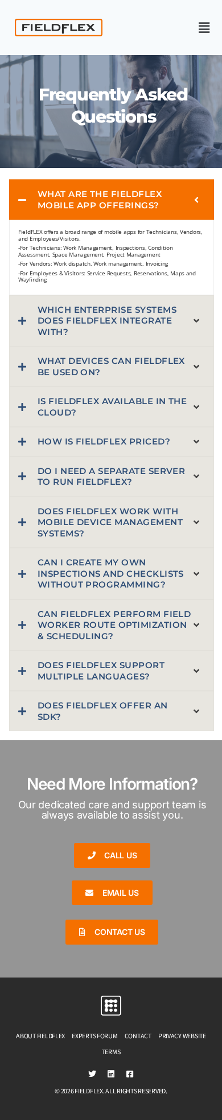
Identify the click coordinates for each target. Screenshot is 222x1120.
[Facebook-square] (130, 1074)
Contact (138, 1036)
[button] (178, 27)
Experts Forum (95, 1036)
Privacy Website (182, 1036)
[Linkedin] (111, 1074)
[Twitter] (92, 1074)
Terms (111, 1052)
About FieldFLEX (40, 1036)
